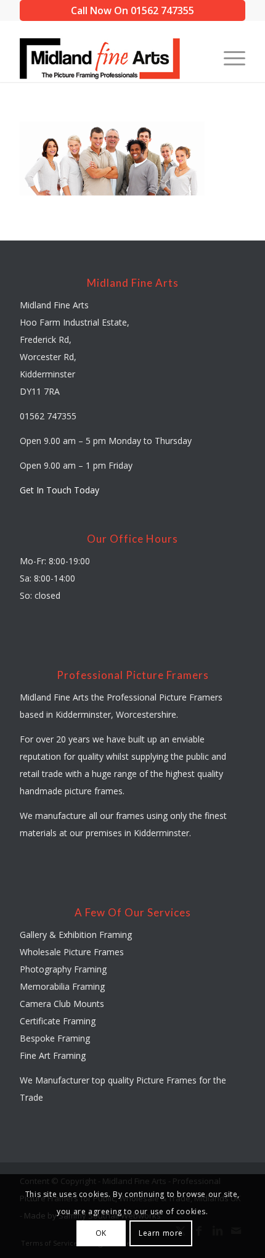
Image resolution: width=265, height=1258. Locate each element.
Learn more (161, 1233)
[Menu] (228, 57)
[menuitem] (228, 57)
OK (101, 1233)
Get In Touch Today (59, 490)
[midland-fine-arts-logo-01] (110, 57)
